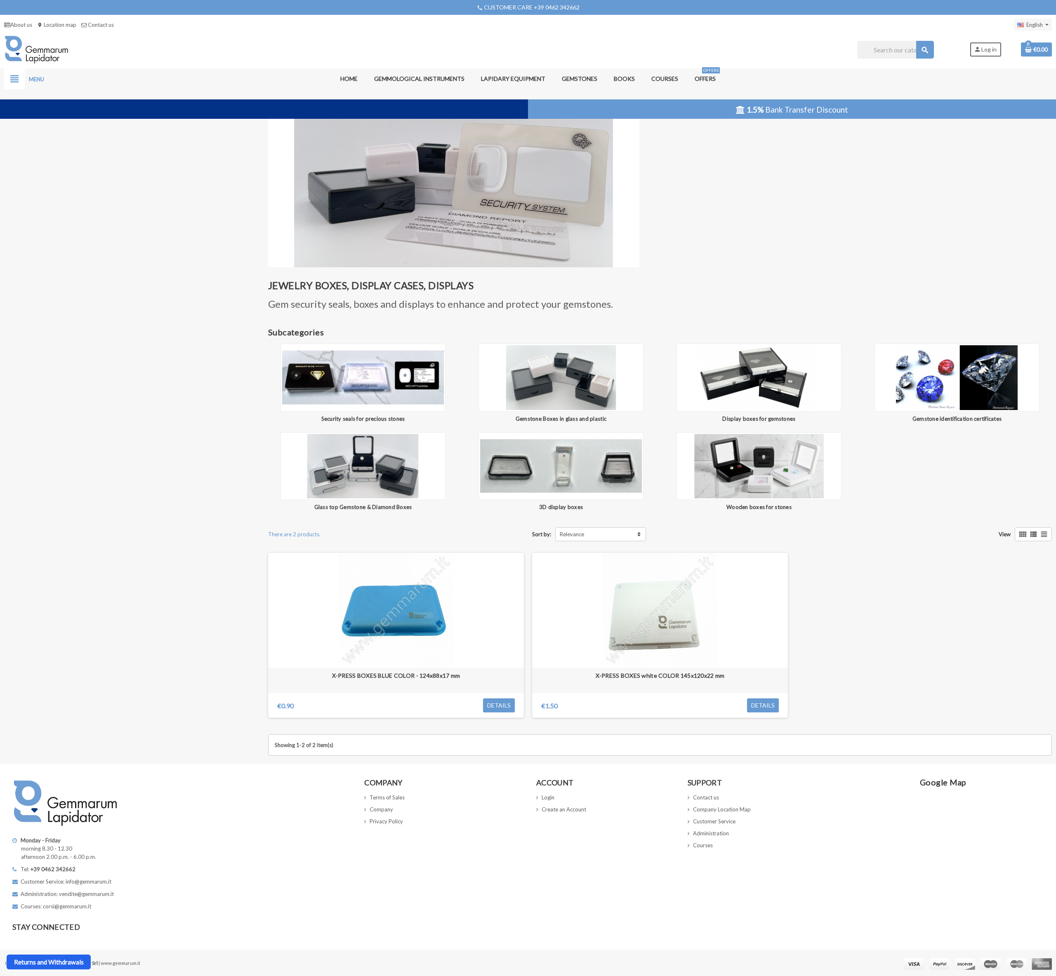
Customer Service (714, 821)
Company (381, 809)
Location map (56, 24)
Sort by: (541, 534)
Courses (703, 845)
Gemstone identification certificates (957, 418)
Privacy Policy (386, 821)
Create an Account (564, 809)
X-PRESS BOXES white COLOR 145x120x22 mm (660, 675)
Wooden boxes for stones (759, 507)
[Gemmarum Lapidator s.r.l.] (36, 49)
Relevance (572, 534)
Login (548, 797)
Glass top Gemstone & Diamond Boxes (363, 507)
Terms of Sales (387, 797)
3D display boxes (561, 507)
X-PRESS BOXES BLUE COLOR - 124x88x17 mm (396, 675)
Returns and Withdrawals (49, 962)
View (1005, 534)
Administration (711, 833)
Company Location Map (722, 809)
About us (21, 24)
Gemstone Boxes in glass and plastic (561, 418)
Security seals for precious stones (363, 418)
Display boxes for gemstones (758, 418)
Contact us (100, 24)
